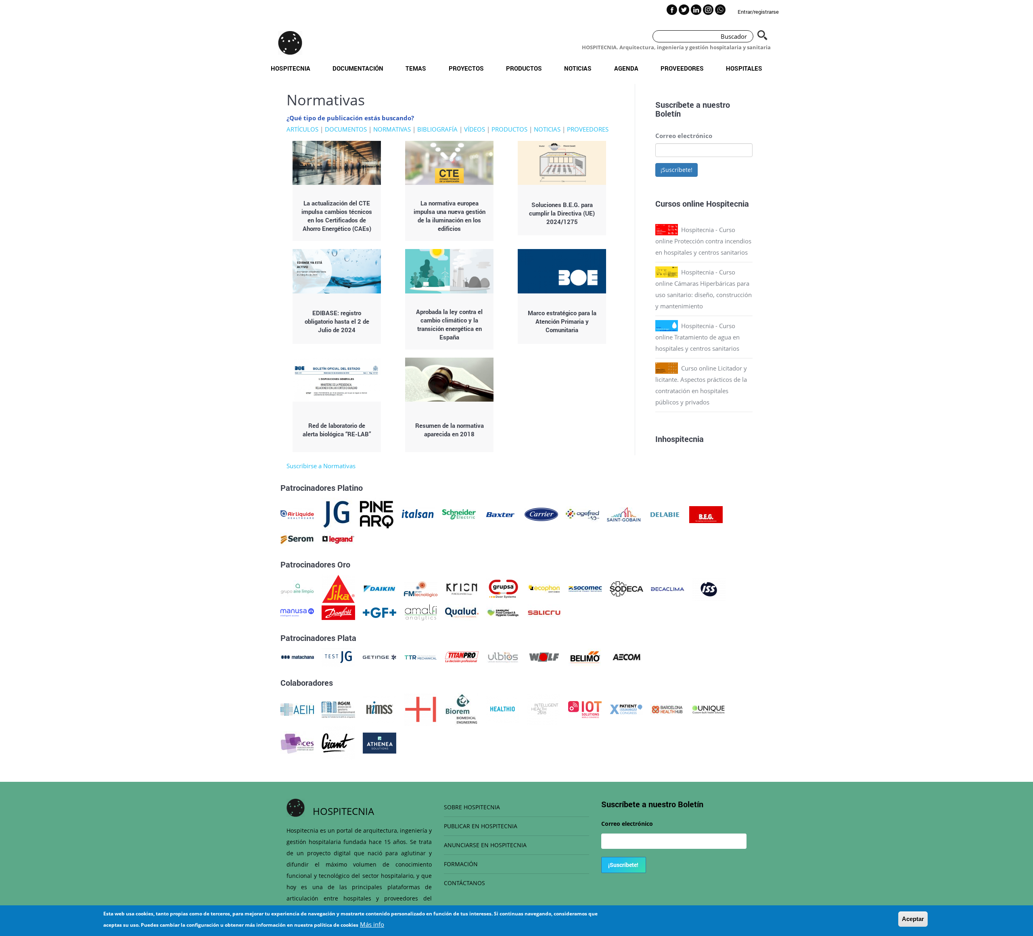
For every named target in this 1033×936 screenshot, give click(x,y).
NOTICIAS (547, 129)
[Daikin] (379, 588)
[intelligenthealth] (543, 709)
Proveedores (682, 68)
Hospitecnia (290, 68)
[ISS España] (709, 588)
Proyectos (466, 68)
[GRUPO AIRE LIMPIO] (297, 588)
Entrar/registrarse (758, 11)
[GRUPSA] (503, 588)
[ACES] (297, 742)
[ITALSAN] (418, 514)
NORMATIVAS (392, 129)
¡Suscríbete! (676, 170)
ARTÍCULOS (302, 129)
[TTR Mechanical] (420, 656)
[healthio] (502, 709)
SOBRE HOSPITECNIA (472, 807)
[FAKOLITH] (503, 612)
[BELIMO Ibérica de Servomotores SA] (585, 656)
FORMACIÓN (461, 864)
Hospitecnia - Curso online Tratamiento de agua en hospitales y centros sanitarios (697, 337)
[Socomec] (585, 588)
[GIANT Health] (338, 742)
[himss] (379, 709)
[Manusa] (297, 612)
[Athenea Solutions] (379, 742)
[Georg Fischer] (379, 612)
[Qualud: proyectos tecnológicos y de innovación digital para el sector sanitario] (462, 612)
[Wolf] (544, 656)
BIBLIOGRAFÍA (437, 129)
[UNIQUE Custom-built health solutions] (708, 709)
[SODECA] (626, 588)
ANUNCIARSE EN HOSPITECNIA (485, 845)
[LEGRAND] (338, 539)
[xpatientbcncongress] (626, 709)
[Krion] (462, 588)
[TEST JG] (338, 656)
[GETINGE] (379, 656)
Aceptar (913, 918)
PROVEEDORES (588, 129)
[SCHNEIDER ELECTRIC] (459, 514)
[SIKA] (338, 588)
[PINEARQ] (376, 514)
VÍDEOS (474, 129)
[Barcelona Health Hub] (667, 709)
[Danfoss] (338, 612)
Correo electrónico (683, 136)
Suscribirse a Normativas (320, 466)
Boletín (668, 113)
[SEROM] (297, 539)
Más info (372, 924)
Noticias (578, 68)
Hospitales (744, 68)
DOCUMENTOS (346, 129)
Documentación (357, 68)
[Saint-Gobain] (623, 514)
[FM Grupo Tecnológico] (420, 588)
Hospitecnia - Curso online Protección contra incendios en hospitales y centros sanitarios (703, 241)
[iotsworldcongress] (585, 709)
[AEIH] (297, 709)
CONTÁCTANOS (464, 883)
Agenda (626, 68)
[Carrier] (541, 514)
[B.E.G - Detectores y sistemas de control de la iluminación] (706, 514)
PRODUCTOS (509, 129)
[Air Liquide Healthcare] (297, 514)
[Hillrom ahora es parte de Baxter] (500, 514)
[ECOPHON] (544, 588)
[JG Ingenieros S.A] (337, 514)
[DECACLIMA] (667, 588)
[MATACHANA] (297, 656)
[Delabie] (665, 514)
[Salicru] (544, 612)
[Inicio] (290, 43)
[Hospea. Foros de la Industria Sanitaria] (420, 709)
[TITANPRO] (462, 656)
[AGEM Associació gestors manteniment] (338, 709)
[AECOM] (626, 656)
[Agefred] (582, 514)
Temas (416, 68)
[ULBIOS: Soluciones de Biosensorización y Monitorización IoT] (503, 656)
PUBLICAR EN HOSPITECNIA (480, 826)
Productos (524, 68)
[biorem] (461, 709)
